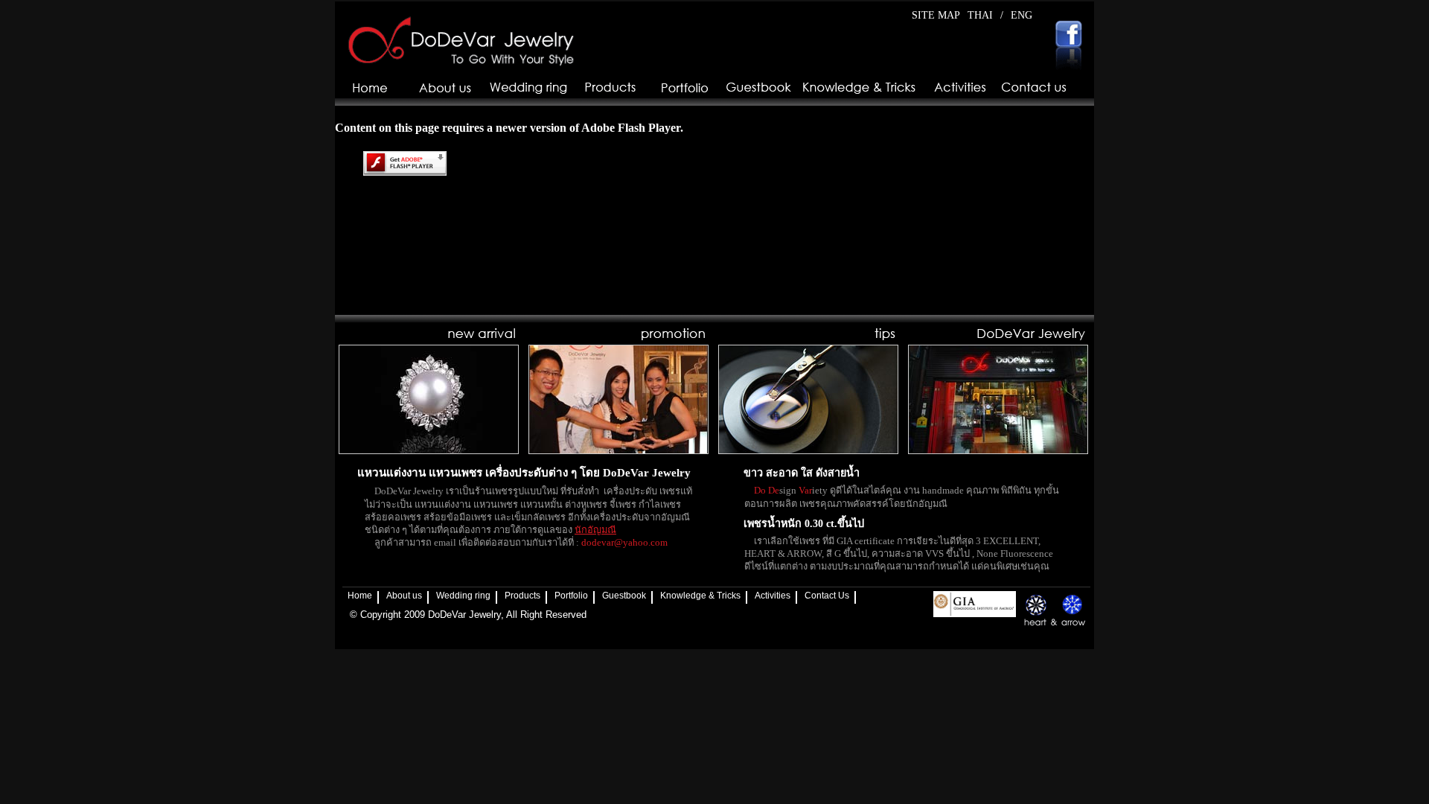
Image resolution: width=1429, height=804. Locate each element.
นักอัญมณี (595, 530)
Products (522, 595)
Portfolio (571, 595)
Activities (772, 595)
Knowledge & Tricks (700, 595)
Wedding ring (463, 595)
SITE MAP (936, 15)
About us (404, 595)
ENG (1021, 15)
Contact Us (827, 595)
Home (360, 595)
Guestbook (624, 595)
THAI (980, 15)
